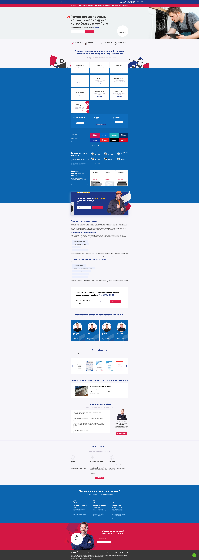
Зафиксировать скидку (97, 207)
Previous (72, 366)
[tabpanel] (80, 462)
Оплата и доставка (88, 1)
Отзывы (100, 1)
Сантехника (85, 5)
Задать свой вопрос (121, 433)
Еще (115, 1)
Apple (120, 5)
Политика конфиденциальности (105, 552)
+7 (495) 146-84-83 (130, 1)
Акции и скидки (94, 1)
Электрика (80, 5)
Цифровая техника (114, 5)
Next (126, 366)
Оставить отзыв (99, 477)
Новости (82, 1)
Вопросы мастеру (106, 1)
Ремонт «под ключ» (98, 5)
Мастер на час (90, 5)
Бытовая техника (74, 5)
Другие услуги (125, 5)
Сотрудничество (76, 1)
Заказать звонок (89, 31)
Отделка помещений (106, 5)
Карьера (71, 1)
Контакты (111, 1)
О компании (66, 1)
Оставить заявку (140, 1)
